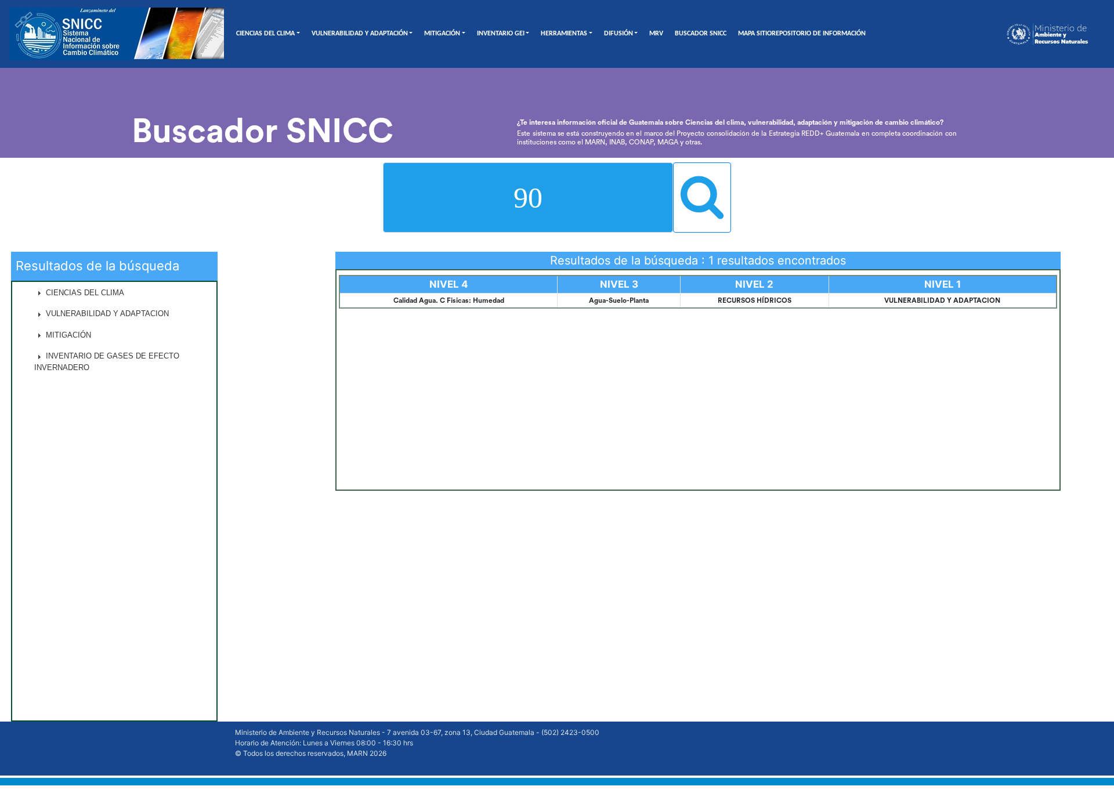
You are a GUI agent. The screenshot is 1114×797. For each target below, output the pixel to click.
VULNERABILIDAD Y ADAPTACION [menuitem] (106, 313)
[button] (114, 293)
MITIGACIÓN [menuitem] (67, 335)
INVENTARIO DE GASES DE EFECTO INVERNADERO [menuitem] (106, 362)
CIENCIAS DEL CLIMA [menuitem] (84, 292)
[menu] (114, 501)
